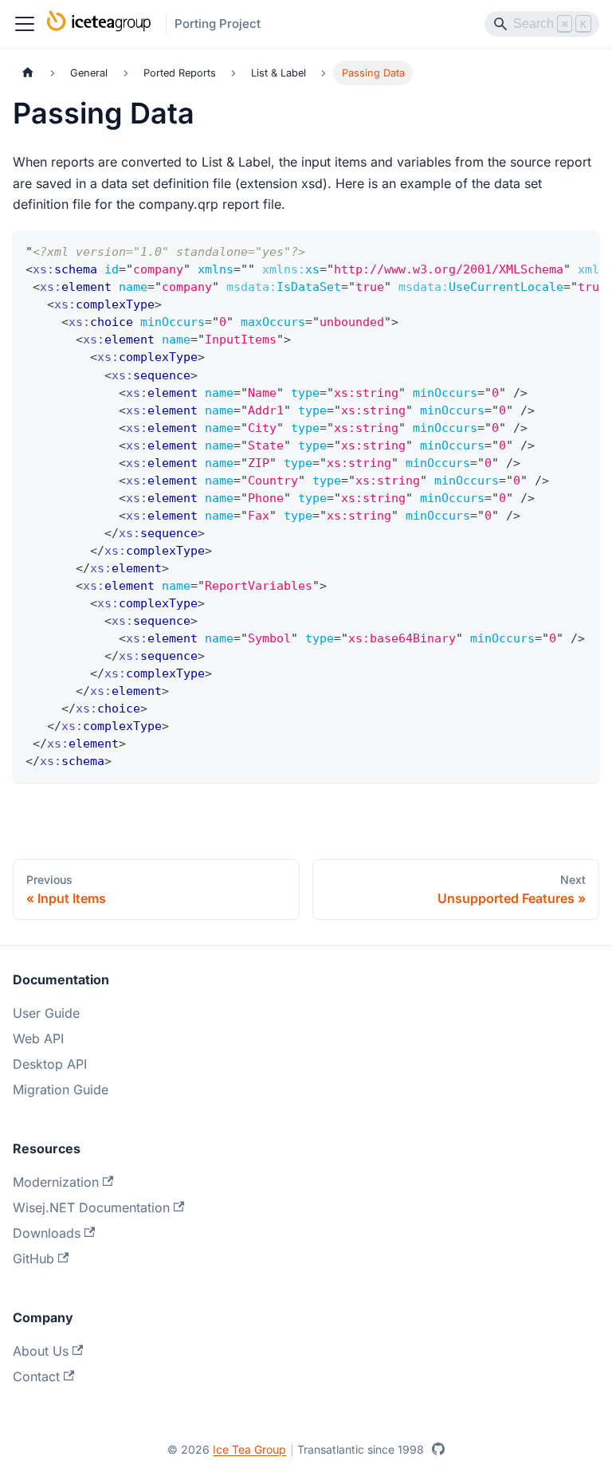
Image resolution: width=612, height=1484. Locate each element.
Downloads (46, 1233)
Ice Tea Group (249, 1449)
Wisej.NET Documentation (91, 1207)
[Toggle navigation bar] (25, 24)
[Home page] (28, 73)
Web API (38, 1038)
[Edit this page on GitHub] (438, 1449)
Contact (36, 1376)
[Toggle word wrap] (550, 250)
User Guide (46, 1013)
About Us (41, 1351)
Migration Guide (60, 1089)
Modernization (56, 1182)
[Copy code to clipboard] (580, 250)
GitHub (33, 1258)
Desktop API (50, 1064)
